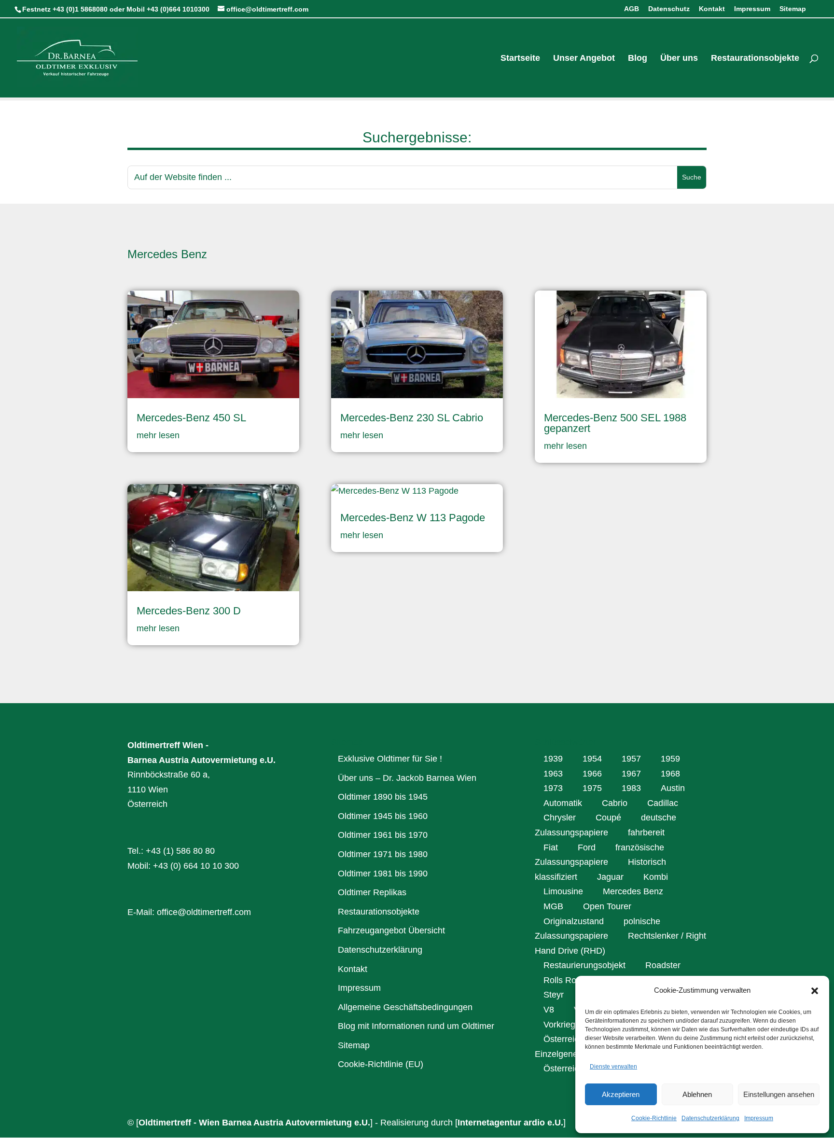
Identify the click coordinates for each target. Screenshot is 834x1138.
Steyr (553, 994)
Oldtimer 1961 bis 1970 (383, 835)
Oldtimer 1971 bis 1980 (383, 854)
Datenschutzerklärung (710, 1118)
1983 (631, 788)
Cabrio (614, 803)
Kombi (655, 877)
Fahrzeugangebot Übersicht (391, 930)
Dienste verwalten (613, 1066)
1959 (670, 758)
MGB (553, 906)
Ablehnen (697, 1094)
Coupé (608, 817)
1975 (592, 788)
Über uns (679, 59)
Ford (587, 847)
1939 (553, 758)
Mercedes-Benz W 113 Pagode (412, 518)
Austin (673, 788)
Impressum (758, 1118)
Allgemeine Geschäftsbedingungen (405, 1007)
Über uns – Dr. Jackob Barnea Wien (407, 778)
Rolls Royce (566, 980)
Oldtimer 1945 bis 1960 (383, 816)
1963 (553, 773)
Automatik (562, 803)
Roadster (663, 965)
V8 (548, 1009)
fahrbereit (646, 832)
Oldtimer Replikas (372, 892)
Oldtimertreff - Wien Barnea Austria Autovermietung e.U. (254, 1122)
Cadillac (662, 803)
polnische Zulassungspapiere (597, 928)
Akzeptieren (620, 1094)
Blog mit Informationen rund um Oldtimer (416, 1026)
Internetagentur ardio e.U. (510, 1122)
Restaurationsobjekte (755, 59)
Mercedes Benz (633, 891)
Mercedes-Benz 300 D (189, 611)
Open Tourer (607, 906)
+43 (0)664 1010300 (178, 9)
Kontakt (712, 9)
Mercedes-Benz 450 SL (191, 418)
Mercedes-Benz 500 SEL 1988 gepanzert (615, 423)
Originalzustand (573, 921)
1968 (670, 773)
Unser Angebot (584, 59)
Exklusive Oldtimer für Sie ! (390, 758)
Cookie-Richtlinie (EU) (380, 1064)
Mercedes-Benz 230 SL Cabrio (411, 418)
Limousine (563, 891)
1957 (631, 758)
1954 (592, 758)
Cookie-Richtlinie (654, 1118)
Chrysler (559, 817)
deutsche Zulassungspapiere (605, 825)
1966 (592, 773)
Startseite (520, 59)
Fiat (550, 847)
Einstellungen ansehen (778, 1094)
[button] (815, 991)
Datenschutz (669, 9)
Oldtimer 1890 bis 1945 (383, 797)
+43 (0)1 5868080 (80, 9)
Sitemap (792, 9)
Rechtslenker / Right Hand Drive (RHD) (620, 943)
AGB (631, 9)
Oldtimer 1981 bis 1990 (383, 873)
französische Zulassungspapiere (599, 855)
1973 (553, 788)
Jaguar (610, 877)
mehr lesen (158, 435)
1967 (631, 773)
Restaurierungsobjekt (584, 965)
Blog (637, 59)
